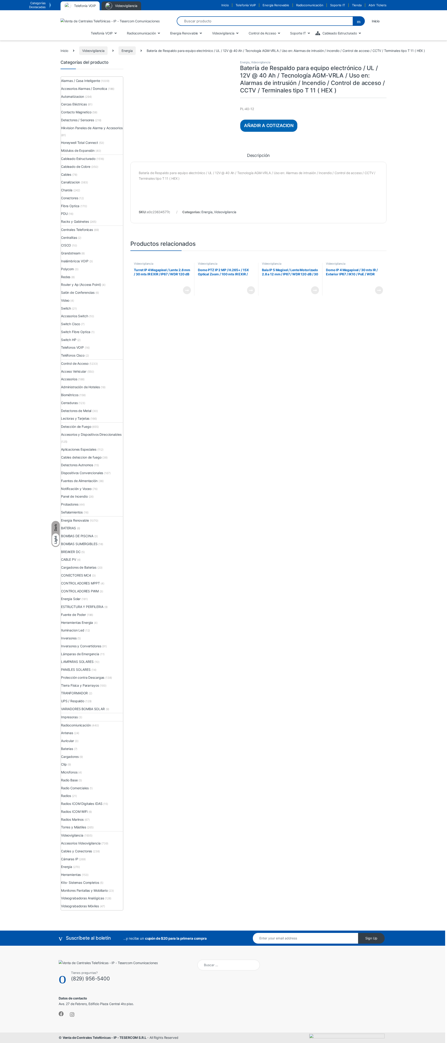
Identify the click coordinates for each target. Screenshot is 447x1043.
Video (65, 300)
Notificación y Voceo (76, 489)
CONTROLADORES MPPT (80, 583)
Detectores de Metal (76, 411)
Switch (66, 308)
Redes (65, 277)
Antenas (67, 733)
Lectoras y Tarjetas (75, 418)
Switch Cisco (70, 324)
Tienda (357, 5)
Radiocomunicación (309, 5)
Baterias (67, 749)
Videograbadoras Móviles (80, 906)
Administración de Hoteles (80, 387)
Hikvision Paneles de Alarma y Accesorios (91, 128)
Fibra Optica (70, 206)
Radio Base (69, 780)
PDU (64, 214)
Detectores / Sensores (77, 120)
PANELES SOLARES (76, 670)
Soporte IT (337, 5)
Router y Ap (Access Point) (81, 285)
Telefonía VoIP (246, 5)
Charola (66, 190)
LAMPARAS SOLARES (77, 662)
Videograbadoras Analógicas (82, 898)
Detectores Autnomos (77, 465)
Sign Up (371, 938)
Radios (66, 796)
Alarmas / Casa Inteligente (80, 81)
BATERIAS (68, 528)
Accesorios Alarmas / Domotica (84, 89)
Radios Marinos (72, 819)
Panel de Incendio (74, 496)
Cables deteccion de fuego (81, 457)
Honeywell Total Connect (79, 143)
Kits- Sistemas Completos (80, 882)
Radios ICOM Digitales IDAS (81, 804)
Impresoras (69, 717)
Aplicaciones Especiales (78, 449)
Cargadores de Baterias (78, 567)
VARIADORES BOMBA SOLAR (83, 709)
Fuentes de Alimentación (79, 481)
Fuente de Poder (73, 615)
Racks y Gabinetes (75, 221)
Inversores (69, 638)
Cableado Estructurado (78, 159)
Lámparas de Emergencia (80, 654)
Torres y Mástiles (73, 827)
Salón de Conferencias (78, 292)
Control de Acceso (74, 363)
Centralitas (69, 238)
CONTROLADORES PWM (80, 591)
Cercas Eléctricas (74, 104)
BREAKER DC (71, 552)
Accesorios (69, 379)
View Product (185, 290)
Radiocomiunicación (76, 725)
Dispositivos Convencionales (82, 473)
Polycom (67, 269)
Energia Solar (71, 599)
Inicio (225, 5)
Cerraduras (69, 403)
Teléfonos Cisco (73, 355)
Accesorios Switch (74, 316)
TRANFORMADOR (74, 693)
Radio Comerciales (75, 788)
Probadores (69, 504)
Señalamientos (72, 512)
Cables (66, 174)
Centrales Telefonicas (77, 230)
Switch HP (68, 340)
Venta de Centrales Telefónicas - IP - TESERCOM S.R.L (104, 1038)
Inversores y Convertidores (81, 646)
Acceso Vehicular (73, 371)
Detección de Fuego (76, 427)
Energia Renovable (276, 5)
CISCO (66, 245)
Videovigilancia (93, 51)
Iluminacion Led (72, 630)
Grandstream (70, 253)
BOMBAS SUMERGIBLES (79, 544)
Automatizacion (72, 96)
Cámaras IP (69, 859)
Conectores (69, 198)
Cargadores (70, 757)
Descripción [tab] (258, 155)
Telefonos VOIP (72, 347)
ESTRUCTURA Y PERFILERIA (82, 607)
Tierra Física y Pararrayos (80, 685)
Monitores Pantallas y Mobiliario (84, 890)
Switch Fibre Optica (75, 332)
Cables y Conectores (76, 851)
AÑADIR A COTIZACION (269, 125)
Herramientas (71, 875)
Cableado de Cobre (75, 167)
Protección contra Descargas (82, 677)
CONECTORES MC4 (76, 575)
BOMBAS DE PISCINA (77, 536)
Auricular (67, 741)
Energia (127, 51)
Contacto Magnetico (76, 112)
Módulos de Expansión (78, 150)
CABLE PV (68, 559)
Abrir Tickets (377, 5)
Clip (64, 764)
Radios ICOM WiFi (74, 811)
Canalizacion (70, 182)
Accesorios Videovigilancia (80, 843)
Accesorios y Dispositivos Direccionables (91, 434)
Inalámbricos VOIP (74, 261)
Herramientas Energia (77, 622)
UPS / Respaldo (72, 701)
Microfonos (69, 772)
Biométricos (69, 395)
